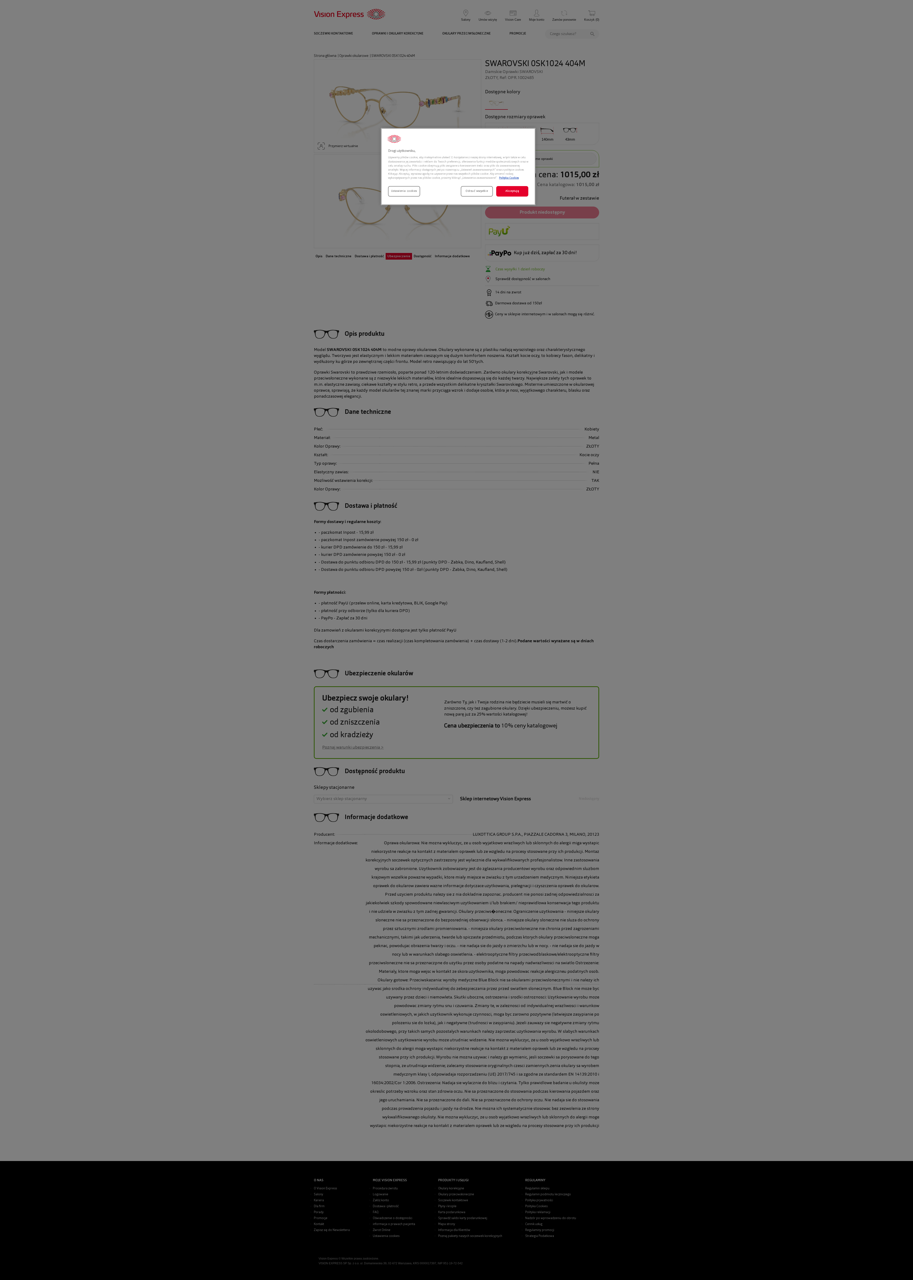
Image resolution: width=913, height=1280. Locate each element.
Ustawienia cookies (404, 191)
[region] (458, 166)
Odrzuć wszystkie (477, 191)
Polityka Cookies (509, 178)
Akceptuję (512, 191)
